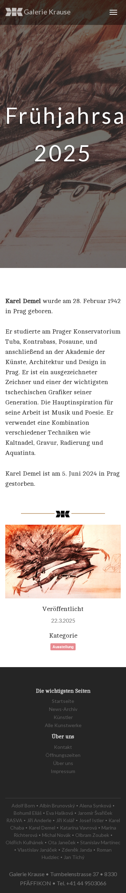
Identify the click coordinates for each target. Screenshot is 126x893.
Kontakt (63, 747)
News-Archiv (63, 709)
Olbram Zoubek (92, 835)
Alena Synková (95, 805)
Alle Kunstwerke (63, 725)
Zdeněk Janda (77, 850)
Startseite (63, 701)
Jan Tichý (74, 857)
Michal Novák (56, 835)
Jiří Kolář (65, 820)
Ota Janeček (62, 842)
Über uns (63, 763)
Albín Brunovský (57, 805)
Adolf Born (23, 805)
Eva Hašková (59, 813)
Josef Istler (91, 820)
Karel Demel (42, 828)
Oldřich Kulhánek (24, 842)
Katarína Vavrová (78, 828)
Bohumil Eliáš (28, 813)
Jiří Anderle (39, 820)
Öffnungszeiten (63, 755)
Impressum (63, 771)
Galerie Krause (47, 11)
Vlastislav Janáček (37, 850)
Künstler (63, 717)
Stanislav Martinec (100, 842)
